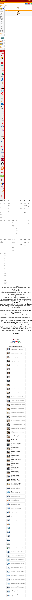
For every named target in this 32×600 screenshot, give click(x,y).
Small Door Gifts (13, 237)
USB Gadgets (24, 213)
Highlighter (20, 242)
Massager (16, 226)
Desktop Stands (1, 239)
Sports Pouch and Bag (9, 209)
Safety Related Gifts (17, 231)
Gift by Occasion (29, 200)
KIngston (1, 23)
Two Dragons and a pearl (18, 15)
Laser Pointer (9, 219)
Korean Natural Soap (1, 31)
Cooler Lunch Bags (9, 202)
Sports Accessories (17, 237)
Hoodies (0, 203)
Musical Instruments (25, 244)
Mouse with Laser (9, 220)
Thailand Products (5, 283)
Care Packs (16, 200)
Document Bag (9, 203)
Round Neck (1, 210)
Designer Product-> (1, 30)
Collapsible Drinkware (21, 203)
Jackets (0, 202)
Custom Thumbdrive (25, 239)
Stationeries (20, 237)
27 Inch (0, 255)
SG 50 (4, 276)
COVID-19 (0, 219)
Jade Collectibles (5, 280)
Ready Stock (9, 237)
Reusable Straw (21, 208)
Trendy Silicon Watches (13, 242)
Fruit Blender (20, 205)
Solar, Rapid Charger (1, 242)
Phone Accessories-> (1, 15)
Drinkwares (20, 200)
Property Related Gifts (17, 230)
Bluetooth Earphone (25, 202)
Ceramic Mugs (21, 202)
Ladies (16, 225)
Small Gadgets (13, 249)
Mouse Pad (24, 208)
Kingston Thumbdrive (25, 242)
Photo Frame (16, 228)
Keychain (12, 244)
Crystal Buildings (5, 273)
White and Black (13, 250)
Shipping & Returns (1, 42)
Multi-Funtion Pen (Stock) (9, 239)
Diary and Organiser (21, 239)
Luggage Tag (13, 223)
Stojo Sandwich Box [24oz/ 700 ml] (2, 40)
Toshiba (1, 28)
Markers (28, 220)
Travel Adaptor (28, 242)
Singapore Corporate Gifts (5, 282)
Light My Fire (2, 24)
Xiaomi (4, 271)
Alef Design (5, 255)
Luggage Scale (29, 239)
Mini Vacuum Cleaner (21, 244)
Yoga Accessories (17, 236)
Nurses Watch (17, 234)
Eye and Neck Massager (25, 205)
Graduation (28, 203)
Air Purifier (16, 219)
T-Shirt (0, 207)
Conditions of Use (1, 43)
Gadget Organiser (9, 205)
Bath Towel (1, 214)
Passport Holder (13, 226)
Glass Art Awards (5, 202)
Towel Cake (1, 217)
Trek (4, 270)
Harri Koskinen (5, 277)
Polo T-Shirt (1, 208)
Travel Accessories (29, 237)
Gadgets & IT (24, 200)
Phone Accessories (1, 237)
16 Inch (0, 253)
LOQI (4, 263)
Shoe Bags (8, 208)
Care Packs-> (1, 10)
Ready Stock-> (1, 16)
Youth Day (28, 206)
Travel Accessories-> (1, 18)
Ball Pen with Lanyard (29, 219)
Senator (1, 26)
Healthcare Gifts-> (1, 12)
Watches (16, 233)
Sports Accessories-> (1, 17)
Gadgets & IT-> (1, 11)
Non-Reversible (1, 205)
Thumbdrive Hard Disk (25, 237)
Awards (4, 200)
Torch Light (4, 220)
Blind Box (12, 200)
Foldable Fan (16, 222)
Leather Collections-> (1, 13)
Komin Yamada (5, 278)
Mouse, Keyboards (25, 207)
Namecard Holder (13, 225)
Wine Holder (8, 211)
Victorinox (1, 29)
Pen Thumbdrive (25, 245)
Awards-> (1, 9)
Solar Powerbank (5, 239)
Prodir (1, 25)
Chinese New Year (29, 202)
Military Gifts (1, 14)
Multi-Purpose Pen (29, 222)
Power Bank (4, 237)
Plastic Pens (28, 223)
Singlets (0, 212)
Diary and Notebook (13, 222)
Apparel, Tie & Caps (1, 200)
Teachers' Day (28, 205)
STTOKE (1, 27)
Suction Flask (20, 209)
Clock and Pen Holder (13, 220)
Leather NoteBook (5, 256)
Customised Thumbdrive (13, 239)
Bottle (0, 256)
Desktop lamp (5, 219)
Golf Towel (0, 215)
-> (2, 19)
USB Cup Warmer (25, 212)
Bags (8, 200)
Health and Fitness (1, 220)
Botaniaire (1, 21)
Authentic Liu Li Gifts (5, 253)
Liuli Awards (4, 203)
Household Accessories (17, 223)
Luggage (8, 206)
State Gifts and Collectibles (2, 32)
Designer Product (5, 275)
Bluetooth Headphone (25, 203)
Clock (16, 220)
